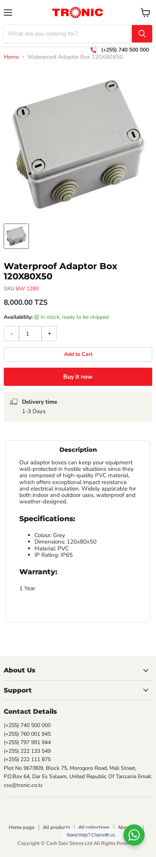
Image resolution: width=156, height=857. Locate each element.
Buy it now (78, 377)
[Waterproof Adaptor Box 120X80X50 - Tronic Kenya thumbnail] (16, 236)
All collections (93, 827)
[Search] (142, 33)
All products (56, 827)
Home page (21, 827)
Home (11, 57)
